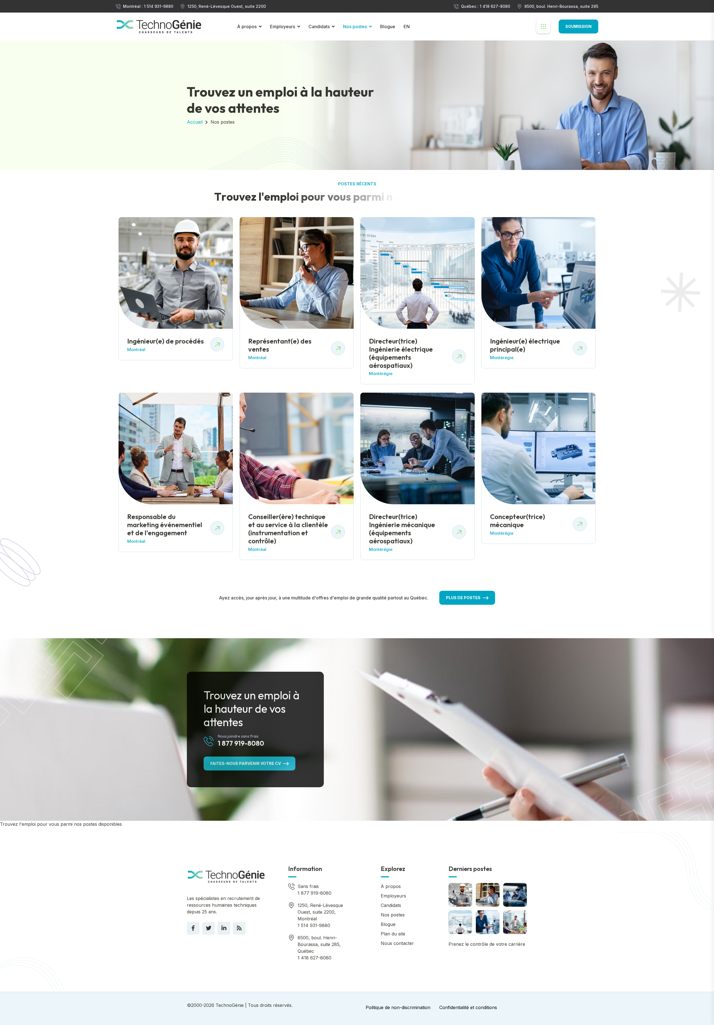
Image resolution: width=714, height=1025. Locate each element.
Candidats (319, 26)
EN (407, 26)
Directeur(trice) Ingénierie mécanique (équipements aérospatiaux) (402, 528)
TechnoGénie (230, 1005)
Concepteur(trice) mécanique (517, 520)
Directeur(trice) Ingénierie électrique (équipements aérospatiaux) (401, 353)
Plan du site (393, 934)
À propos (247, 26)
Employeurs (282, 26)
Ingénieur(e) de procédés (165, 341)
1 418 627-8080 (314, 958)
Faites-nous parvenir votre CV (245, 763)
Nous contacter (397, 943)
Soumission (578, 26)
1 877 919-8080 (241, 743)
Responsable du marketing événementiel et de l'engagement (164, 524)
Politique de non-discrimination (398, 1007)
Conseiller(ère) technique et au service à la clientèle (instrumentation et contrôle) (288, 528)
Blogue (387, 26)
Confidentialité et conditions (468, 1007)
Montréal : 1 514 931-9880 (148, 6)
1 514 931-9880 (314, 925)
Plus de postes (463, 597)
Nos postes (355, 26)
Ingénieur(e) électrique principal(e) (525, 345)
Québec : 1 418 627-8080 (485, 6)
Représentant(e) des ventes (280, 345)
